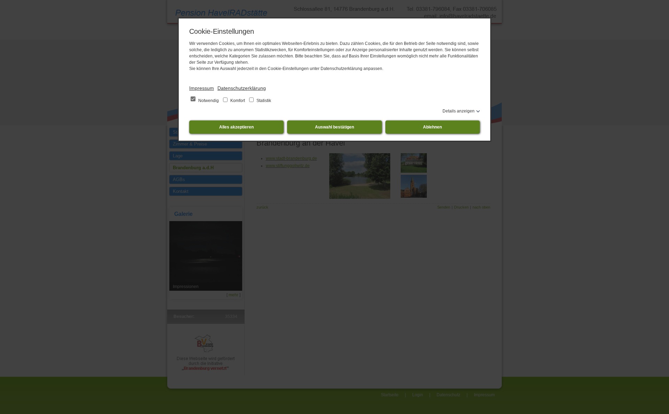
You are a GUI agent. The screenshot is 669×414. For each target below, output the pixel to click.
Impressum (201, 88)
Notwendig (208, 100)
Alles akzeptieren (236, 127)
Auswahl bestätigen (334, 127)
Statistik (263, 100)
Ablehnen (432, 127)
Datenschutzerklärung (241, 88)
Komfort (237, 100)
